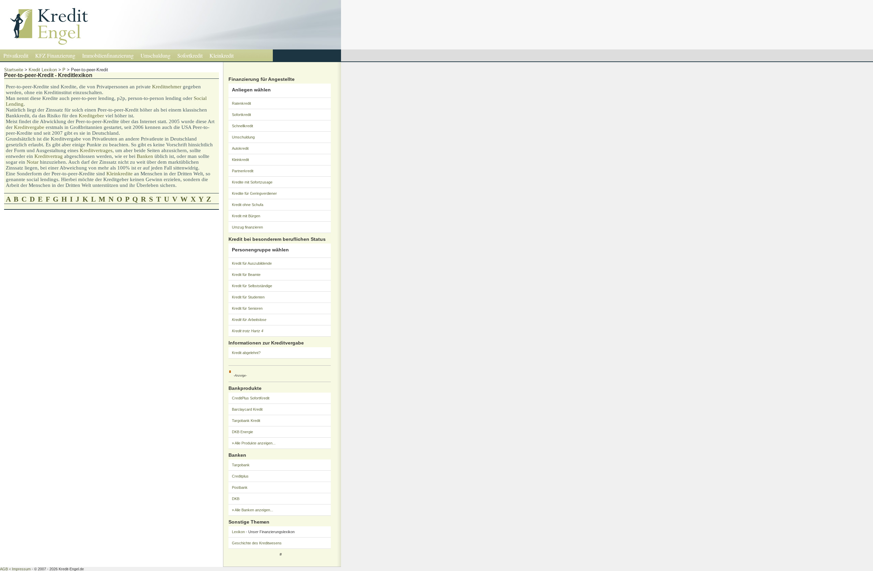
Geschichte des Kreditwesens (257, 543)
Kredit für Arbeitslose (249, 320)
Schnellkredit (242, 126)
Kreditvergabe (29, 127)
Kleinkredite (119, 173)
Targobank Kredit (246, 421)
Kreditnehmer (166, 86)
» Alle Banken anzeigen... (252, 510)
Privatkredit (15, 55)
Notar (33, 162)
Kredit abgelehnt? (246, 353)
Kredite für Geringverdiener (254, 193)
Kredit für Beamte (246, 275)
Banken (145, 156)
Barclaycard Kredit (247, 409)
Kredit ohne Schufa (247, 205)
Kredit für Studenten (248, 297)
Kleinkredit (221, 55)
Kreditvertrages (96, 150)
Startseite (13, 69)
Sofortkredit (190, 55)
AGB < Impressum (15, 569)
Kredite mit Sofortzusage (252, 182)
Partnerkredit (242, 171)
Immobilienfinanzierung (108, 55)
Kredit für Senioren (247, 308)
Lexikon (238, 532)
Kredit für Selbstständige (252, 286)
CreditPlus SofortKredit (250, 398)
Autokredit (240, 148)
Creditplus (240, 476)
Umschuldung (155, 55)
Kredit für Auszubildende (252, 263)
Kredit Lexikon (43, 69)
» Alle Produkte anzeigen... (254, 443)
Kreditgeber (91, 115)
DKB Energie (242, 432)
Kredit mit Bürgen (246, 216)
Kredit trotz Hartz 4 (247, 331)
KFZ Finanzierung (55, 55)
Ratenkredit (241, 103)
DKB (235, 499)
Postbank (240, 487)
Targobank (241, 465)
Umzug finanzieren (247, 227)
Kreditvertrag (48, 156)
